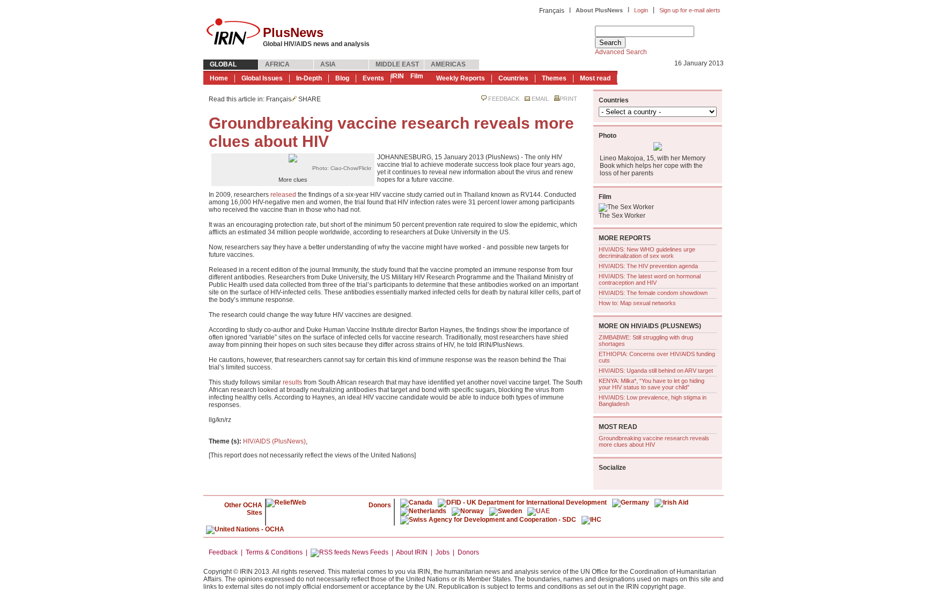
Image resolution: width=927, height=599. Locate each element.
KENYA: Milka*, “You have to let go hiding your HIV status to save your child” (651, 384)
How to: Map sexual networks (637, 303)
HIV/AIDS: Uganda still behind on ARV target (656, 370)
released (283, 194)
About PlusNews (599, 10)
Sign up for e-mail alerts (689, 10)
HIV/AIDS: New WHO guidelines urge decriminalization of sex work (647, 252)
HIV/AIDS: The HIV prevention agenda (648, 266)
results (292, 382)
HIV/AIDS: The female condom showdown (653, 293)
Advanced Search (621, 52)
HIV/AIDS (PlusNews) (274, 441)
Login (641, 10)
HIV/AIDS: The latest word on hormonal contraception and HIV (650, 279)
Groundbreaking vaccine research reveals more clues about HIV (654, 441)
